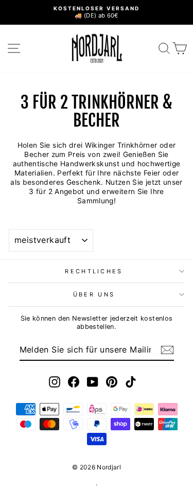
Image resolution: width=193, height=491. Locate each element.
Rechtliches (93, 271)
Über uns (94, 294)
